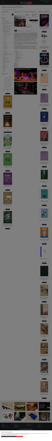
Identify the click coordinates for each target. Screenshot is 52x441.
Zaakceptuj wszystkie (19, 436)
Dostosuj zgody (13, 436)
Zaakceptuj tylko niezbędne (6, 436)
